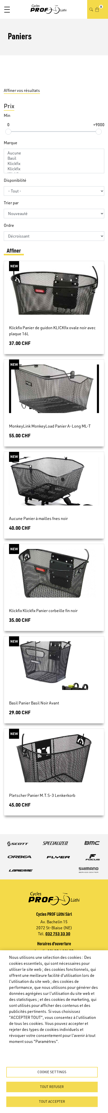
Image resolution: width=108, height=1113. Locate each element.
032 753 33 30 (57, 933)
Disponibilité (15, 180)
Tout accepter (52, 1101)
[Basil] (54, 158)
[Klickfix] (54, 163)
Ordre (9, 225)
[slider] (8, 132)
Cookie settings (51, 1072)
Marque (10, 142)
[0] (97, 9)
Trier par (11, 202)
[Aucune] (54, 153)
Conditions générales (25, 1056)
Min (7, 115)
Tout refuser (52, 1086)
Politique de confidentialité (30, 1049)
